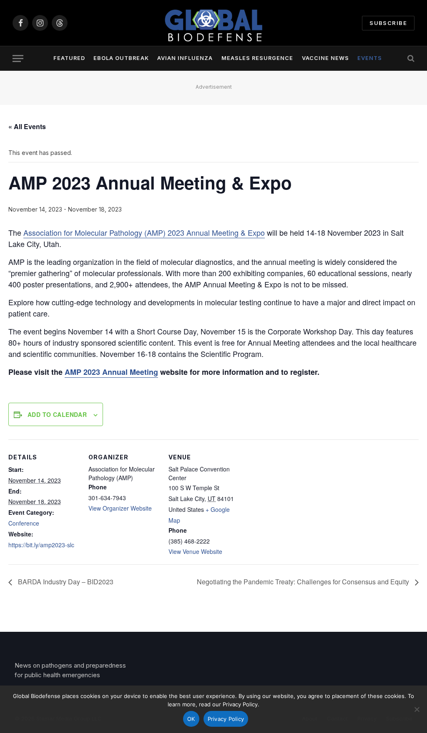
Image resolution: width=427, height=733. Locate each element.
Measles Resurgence (257, 58)
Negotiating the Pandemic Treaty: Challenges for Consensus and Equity (304, 581)
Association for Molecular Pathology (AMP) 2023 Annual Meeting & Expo (144, 232)
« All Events (27, 126)
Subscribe (388, 23)
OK (191, 719)
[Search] (410, 58)
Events (369, 58)
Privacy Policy (226, 719)
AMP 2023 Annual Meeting (111, 371)
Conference (23, 523)
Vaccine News (325, 58)
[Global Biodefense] (213, 23)
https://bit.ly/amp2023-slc (41, 545)
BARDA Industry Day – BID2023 (64, 581)
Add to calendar (57, 414)
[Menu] (18, 58)
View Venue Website (195, 551)
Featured (69, 58)
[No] (416, 709)
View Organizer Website (120, 508)
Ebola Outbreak (120, 58)
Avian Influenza (185, 58)
